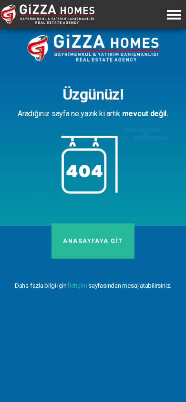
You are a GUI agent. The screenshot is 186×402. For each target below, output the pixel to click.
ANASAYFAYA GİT (93, 241)
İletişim (77, 285)
